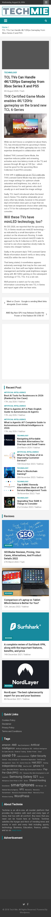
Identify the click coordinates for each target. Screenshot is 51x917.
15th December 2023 (26, 464)
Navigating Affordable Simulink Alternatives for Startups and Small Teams (31, 441)
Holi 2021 (37, 762)
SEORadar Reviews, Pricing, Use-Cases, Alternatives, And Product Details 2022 (22, 555)
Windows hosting (7, 797)
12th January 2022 (12, 607)
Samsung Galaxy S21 (23, 776)
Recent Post (13, 387)
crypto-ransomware (23, 756)
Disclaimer (6, 724)
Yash (22, 91)
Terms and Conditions (12, 731)
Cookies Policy (8, 720)
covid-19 (9, 755)
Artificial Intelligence (15, 392)
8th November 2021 (12, 699)
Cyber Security (38, 755)
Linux (4, 770)
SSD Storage (39, 786)
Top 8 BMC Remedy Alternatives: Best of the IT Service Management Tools (32, 487)
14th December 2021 (13, 654)
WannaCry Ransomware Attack (22, 793)
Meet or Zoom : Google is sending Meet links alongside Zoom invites (27, 303)
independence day (12, 766)
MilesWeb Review (13, 770)
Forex (14, 763)
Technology (10, 72)
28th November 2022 (26, 477)
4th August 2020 (11, 91)
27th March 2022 (11, 562)
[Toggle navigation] (5, 21)
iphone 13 (38, 766)
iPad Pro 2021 (27, 766)
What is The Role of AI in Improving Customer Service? (30, 458)
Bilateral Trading (20, 752)
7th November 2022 (25, 493)
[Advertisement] (25, 352)
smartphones (22, 785)
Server (26, 781)
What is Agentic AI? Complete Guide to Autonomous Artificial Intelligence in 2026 (25, 425)
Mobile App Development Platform (31, 770)
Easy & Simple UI (13, 760)
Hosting (45, 763)
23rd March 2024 (24, 448)
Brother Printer (32, 752)
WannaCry (28, 790)
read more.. (17, 830)
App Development (24, 745)
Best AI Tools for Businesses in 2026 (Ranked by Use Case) (23, 397)
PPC (21, 773)
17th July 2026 (10, 402)
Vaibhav (21, 402)
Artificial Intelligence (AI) (24, 749)
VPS (21, 789)
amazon (6, 745)
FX (17, 763)
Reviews (9, 516)
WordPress (21, 796)
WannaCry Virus (38, 793)
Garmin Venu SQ (25, 763)
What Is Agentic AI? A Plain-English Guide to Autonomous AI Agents (22, 410)
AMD (14, 745)
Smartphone (6, 786)
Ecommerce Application (28, 760)
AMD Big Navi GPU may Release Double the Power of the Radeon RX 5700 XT (25, 314)
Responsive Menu (46, 2)
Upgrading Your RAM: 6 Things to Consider (29, 502)
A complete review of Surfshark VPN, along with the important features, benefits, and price (25, 647)
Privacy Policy (8, 727)
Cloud (39, 752)
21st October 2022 (25, 507)
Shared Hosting (37, 780)
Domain (4, 760)
